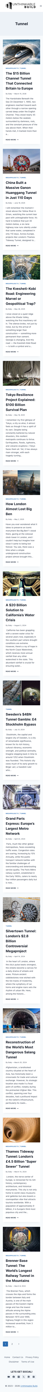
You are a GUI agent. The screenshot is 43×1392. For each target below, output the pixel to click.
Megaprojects (12, 68)
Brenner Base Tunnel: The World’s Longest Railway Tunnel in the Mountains (20, 1271)
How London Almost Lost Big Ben (19, 509)
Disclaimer (14, 1362)
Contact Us (17, 1357)
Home (7, 1357)
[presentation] (21, 52)
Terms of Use (27, 1362)
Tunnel (23, 68)
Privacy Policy (32, 1357)
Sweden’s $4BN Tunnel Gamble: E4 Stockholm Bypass (21, 719)
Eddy (10, 94)
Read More (12, 140)
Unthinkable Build (28, 1386)
